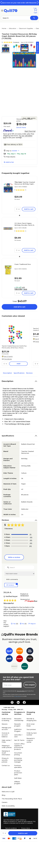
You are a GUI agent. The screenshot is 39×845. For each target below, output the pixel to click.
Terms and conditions (21, 691)
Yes (14, 623)
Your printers (31, 729)
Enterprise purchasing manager (18, 760)
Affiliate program (17, 782)
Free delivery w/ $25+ (14, 144)
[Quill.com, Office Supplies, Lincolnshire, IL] (9, 814)
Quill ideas (18, 778)
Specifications (19, 373)
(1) (30, 534)
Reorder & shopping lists (32, 719)
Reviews (29, 373)
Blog (3, 795)
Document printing (18, 754)
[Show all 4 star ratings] (19, 537)
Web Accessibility (8, 806)
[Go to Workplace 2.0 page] (25, 667)
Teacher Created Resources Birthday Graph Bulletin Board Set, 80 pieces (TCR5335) (25, 183)
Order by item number (32, 734)
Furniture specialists (18, 766)
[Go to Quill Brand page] (9, 651)
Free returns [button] (10, 157)
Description (7, 373)
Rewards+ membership (18, 719)
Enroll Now (21, 127)
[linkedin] (18, 702)
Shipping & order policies (7, 746)
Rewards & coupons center (31, 740)
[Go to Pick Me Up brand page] (30, 651)
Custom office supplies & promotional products (19, 746)
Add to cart (23, 833)
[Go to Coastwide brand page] (19, 651)
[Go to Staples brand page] (19, 659)
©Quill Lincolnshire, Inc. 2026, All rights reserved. (18, 821)
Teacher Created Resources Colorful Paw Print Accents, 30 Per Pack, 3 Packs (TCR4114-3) (14, 347)
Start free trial (30, 131)
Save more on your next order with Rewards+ (19, 3)
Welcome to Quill (8, 791)
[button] (38, 2)
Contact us (6, 765)
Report (33, 623)
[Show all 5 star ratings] (19, 534)
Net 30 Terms (19, 740)
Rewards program (17, 725)
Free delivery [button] (8, 359)
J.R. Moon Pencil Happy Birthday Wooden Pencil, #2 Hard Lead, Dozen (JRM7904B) (25, 224)
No (23, 623)
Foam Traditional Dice (23, 264)
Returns (4, 724)
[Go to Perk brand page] (9, 659)
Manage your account (6, 728)
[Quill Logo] (10, 10)
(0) (31, 537)
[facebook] (24, 702)
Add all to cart (19, 307)
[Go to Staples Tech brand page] (30, 659)
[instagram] (12, 702)
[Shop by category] (2, 10)
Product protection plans (18, 772)
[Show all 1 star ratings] (19, 546)
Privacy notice (25, 828)
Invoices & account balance (5, 734)
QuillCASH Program (17, 730)
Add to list (10, 162)
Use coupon (30, 685)
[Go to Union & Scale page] (14, 667)
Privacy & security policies (5, 760)
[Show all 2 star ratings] (19, 543)
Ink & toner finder (31, 725)
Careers (4, 802)
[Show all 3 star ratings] (19, 540)
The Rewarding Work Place (12, 799)
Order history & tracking (6, 719)
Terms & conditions (11, 828)
